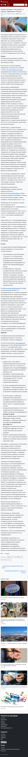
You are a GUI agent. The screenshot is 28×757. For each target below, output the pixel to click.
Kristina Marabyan (12, 13)
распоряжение (20, 343)
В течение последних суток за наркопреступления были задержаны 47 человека (13, 665)
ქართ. (8, 5)
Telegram (20, 557)
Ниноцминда (4, 724)
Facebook (11, 557)
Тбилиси (3, 718)
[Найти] (26, 5)
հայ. (8, 4)
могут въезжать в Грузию (14, 69)
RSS (2, 739)
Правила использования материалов (10, 749)
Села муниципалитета (6, 728)
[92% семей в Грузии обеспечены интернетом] (14, 698)
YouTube (3, 734)
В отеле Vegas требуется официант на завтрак (12, 597)
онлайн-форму (15, 193)
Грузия (2, 721)
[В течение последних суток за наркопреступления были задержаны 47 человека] (14, 655)
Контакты (3, 751)
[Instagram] (3, 5)
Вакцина (7, 553)
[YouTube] (5, 5)
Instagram (3, 737)
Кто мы (3, 747)
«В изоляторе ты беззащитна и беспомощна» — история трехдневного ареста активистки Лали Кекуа (13, 620)
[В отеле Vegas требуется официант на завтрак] (14, 588)
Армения (3, 723)
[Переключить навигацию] (25, 2)
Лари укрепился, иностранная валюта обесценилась (14, 687)
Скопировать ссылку (6, 559)
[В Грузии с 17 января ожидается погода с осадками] (14, 634)
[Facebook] (1, 5)
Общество (20, 13)
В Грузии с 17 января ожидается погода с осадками (14, 643)
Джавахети (3, 726)
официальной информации (11, 288)
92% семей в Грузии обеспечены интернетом (12, 706)
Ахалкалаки (4, 719)
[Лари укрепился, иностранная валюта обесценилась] (14, 678)
